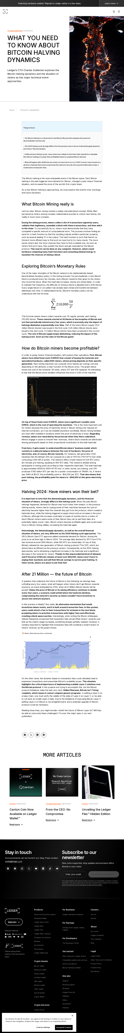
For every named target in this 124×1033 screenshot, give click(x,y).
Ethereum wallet (40, 970)
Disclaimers (95, 971)
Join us (93, 914)
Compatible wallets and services (74, 960)
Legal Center (96, 956)
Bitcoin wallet (39, 966)
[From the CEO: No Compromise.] (62, 782)
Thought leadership (14, 31)
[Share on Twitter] (31, 734)
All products (38, 949)
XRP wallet (38, 981)
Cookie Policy (96, 968)
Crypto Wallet (39, 997)
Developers (66, 1004)
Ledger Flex (38, 930)
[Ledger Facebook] (15, 869)
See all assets (39, 993)
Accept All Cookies (63, 1027)
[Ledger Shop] (113, 11)
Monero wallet (39, 985)
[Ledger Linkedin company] (43, 869)
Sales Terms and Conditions (101, 960)
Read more (15, 824)
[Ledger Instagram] (22, 869)
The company (96, 939)
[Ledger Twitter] (29, 869)
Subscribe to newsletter (102, 874)
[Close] (72, 1015)
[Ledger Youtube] (36, 869)
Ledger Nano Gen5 (41, 922)
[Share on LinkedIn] (37, 734)
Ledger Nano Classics (42, 934)
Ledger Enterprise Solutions (72, 914)
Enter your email (73, 874)
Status (64, 1000)
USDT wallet (38, 989)
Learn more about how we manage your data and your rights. (82, 885)
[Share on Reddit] (43, 734)
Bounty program (68, 985)
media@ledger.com (13, 861)
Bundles (37, 941)
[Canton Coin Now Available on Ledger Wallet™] (26, 782)
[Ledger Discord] (57, 869)
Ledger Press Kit (68, 992)
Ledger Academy (97, 935)
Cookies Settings (43, 1027)
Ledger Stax (38, 926)
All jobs (93, 918)
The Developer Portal (70, 943)
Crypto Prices (39, 1010)
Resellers (65, 988)
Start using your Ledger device (74, 956)
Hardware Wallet (40, 918)
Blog (12, 110)
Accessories (39, 945)
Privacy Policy (96, 964)
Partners (65, 1008)
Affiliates (65, 996)
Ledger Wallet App (41, 953)
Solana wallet (39, 974)
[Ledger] (5, 11)
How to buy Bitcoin (69, 964)
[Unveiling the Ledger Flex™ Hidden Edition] (98, 782)
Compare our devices (42, 937)
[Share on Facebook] (24, 734)
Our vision (94, 931)
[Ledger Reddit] (8, 869)
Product (13, 804)
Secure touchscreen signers (45, 914)
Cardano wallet (40, 977)
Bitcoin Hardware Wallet (71, 968)
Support (65, 981)
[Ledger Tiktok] (50, 869)
